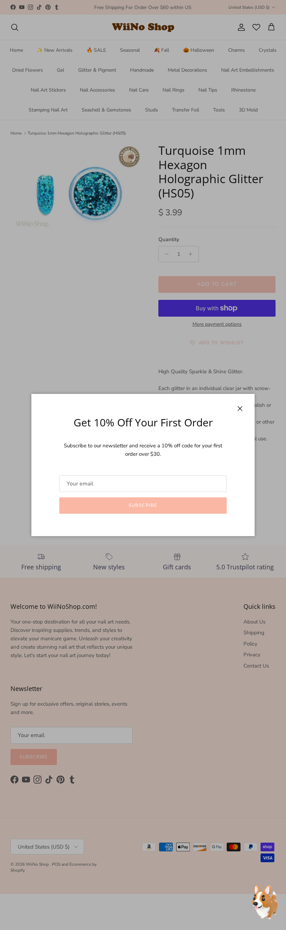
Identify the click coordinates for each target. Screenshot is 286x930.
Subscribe (143, 505)
